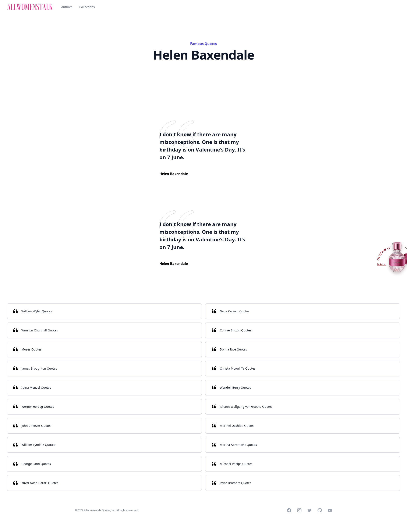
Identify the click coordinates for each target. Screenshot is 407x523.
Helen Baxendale (173, 173)
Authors (66, 7)
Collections (87, 7)
